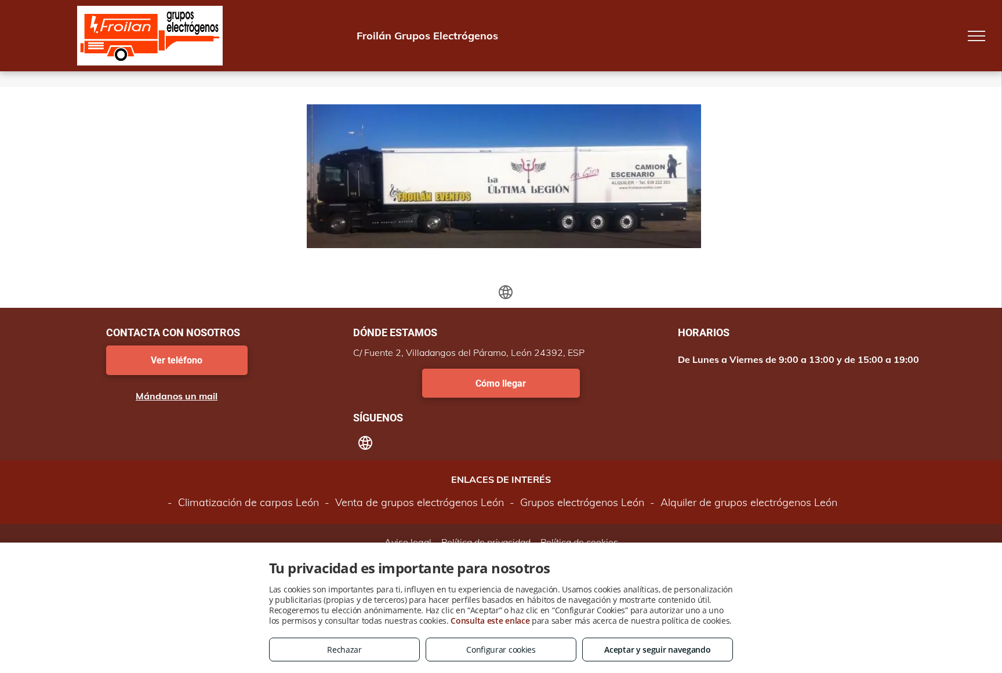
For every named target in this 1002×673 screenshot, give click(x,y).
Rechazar (344, 649)
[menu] (976, 36)
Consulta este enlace (490, 620)
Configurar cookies (501, 649)
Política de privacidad (486, 542)
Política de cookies (579, 542)
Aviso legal (407, 542)
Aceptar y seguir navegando (657, 649)
